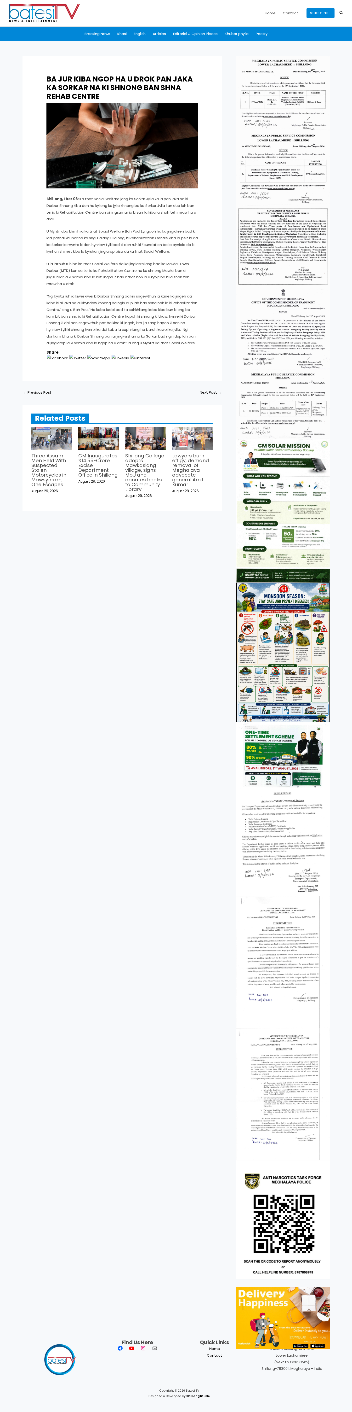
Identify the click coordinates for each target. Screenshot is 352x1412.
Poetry (261, 33)
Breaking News (97, 33)
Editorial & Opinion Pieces (195, 33)
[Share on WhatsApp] (98, 357)
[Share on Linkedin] (120, 357)
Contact (290, 13)
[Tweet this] (77, 357)
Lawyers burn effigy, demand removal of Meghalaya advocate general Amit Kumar (190, 470)
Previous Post (37, 392)
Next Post (210, 392)
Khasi (122, 33)
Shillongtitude (198, 1396)
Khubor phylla (237, 33)
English (140, 33)
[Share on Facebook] (57, 357)
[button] (321, 13)
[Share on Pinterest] (140, 357)
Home (270, 13)
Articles (159, 33)
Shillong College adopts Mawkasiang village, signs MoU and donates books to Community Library (144, 472)
